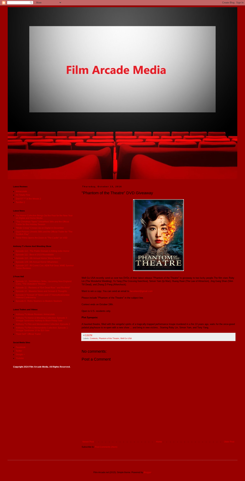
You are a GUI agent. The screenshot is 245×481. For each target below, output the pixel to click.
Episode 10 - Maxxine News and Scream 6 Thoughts (41, 291)
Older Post (229, 441)
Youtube (20, 358)
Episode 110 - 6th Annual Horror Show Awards (38, 258)
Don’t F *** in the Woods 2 (28, 198)
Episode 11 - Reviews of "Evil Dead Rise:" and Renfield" (43, 287)
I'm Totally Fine (23, 195)
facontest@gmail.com (141, 291)
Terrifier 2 (20, 202)
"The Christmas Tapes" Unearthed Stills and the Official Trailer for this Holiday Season (42, 222)
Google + (20, 354)
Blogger (147, 472)
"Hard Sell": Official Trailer (28, 334)
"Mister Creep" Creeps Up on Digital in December (40, 228)
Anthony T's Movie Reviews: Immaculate (35, 314)
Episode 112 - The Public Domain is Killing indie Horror (42, 251)
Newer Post (88, 441)
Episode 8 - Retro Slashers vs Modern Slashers (39, 301)
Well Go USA (126, 338)
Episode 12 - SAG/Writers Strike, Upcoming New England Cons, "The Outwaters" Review (44, 282)
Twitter (19, 351)
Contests (94, 338)
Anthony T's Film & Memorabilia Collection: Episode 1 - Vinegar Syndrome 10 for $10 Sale (42, 329)
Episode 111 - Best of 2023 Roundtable (35, 254)
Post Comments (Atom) (106, 447)
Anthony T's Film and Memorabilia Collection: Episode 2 (43, 324)
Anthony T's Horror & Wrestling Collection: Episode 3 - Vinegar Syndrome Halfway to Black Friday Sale (42, 319)
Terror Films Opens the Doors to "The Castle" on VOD (41, 238)
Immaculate (21, 191)
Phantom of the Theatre (109, 338)
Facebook (20, 347)
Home (159, 441)
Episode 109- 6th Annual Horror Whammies (37, 262)
